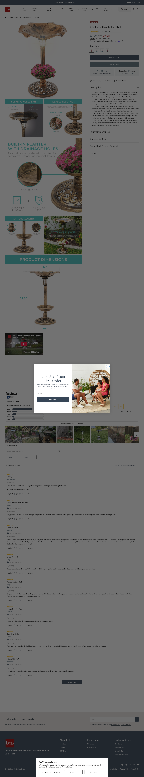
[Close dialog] (107, 366)
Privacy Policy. (67, 767)
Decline (93, 772)
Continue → (53, 400)
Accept (73, 772)
